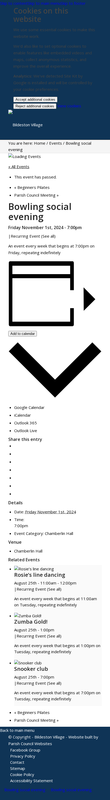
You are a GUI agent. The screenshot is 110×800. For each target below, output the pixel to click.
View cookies (69, 105)
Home (39, 143)
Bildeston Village (49, 737)
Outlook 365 (25, 422)
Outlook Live (25, 430)
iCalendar (22, 415)
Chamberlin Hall (59, 533)
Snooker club (31, 668)
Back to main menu (17, 730)
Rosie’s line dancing (39, 574)
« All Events (18, 166)
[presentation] (34, 568)
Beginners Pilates (32, 187)
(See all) (48, 236)
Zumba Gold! (31, 621)
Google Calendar (29, 407)
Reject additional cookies (34, 106)
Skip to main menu (44, 3)
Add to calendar (22, 334)
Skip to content (14, 3)
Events (55, 143)
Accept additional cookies (35, 99)
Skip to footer (73, 3)
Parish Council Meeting (36, 195)
